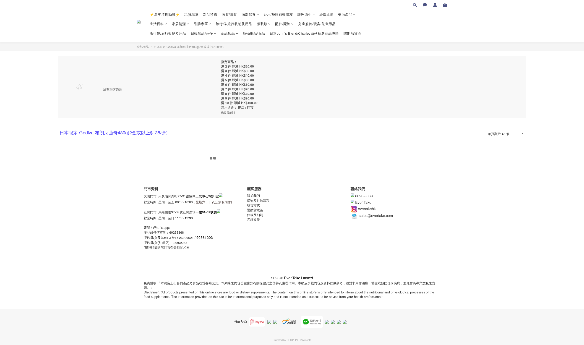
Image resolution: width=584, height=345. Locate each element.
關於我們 (253, 195)
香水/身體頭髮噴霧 (278, 14)
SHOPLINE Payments (299, 340)
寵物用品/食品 (254, 33)
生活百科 (157, 23)
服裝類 (262, 23)
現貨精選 (191, 14)
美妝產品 (345, 14)
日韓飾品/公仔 (202, 33)
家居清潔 (179, 23)
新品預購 (210, 14)
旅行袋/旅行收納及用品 (234, 23)
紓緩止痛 (326, 14)
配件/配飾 (282, 23)
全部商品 (143, 46)
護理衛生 (304, 14)
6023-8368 (363, 196)
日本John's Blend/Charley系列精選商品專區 (304, 33)
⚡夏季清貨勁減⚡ (165, 14)
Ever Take (362, 202)
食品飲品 (228, 33)
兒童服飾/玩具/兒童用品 (317, 23)
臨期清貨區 (352, 33)
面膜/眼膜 (229, 14)
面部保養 (249, 14)
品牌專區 (201, 23)
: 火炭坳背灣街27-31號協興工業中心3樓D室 (187, 195)
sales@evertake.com (375, 215)
